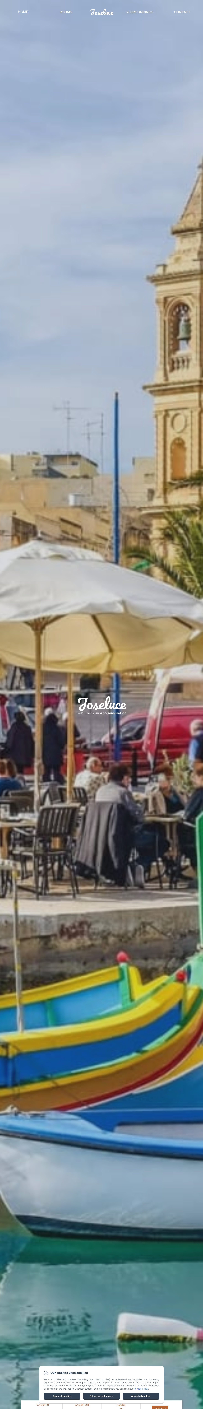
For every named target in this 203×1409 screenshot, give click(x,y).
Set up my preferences (101, 1396)
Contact (182, 12)
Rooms (66, 12)
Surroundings (139, 12)
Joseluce (101, 12)
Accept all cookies (141, 1396)
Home (23, 12)
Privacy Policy (141, 1388)
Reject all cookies (62, 1396)
